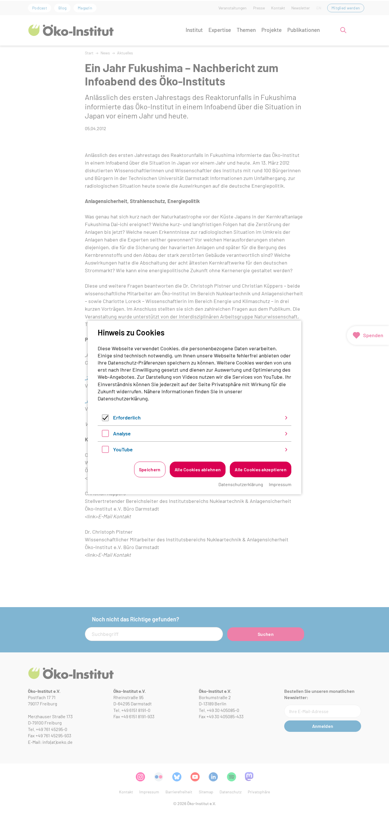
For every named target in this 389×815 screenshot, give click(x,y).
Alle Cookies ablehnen (198, 469)
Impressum (280, 484)
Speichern (150, 469)
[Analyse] (105, 435)
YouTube (123, 449)
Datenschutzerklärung (123, 398)
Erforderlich (127, 417)
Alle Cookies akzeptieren (260, 469)
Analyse (122, 433)
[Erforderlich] (105, 419)
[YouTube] (105, 451)
